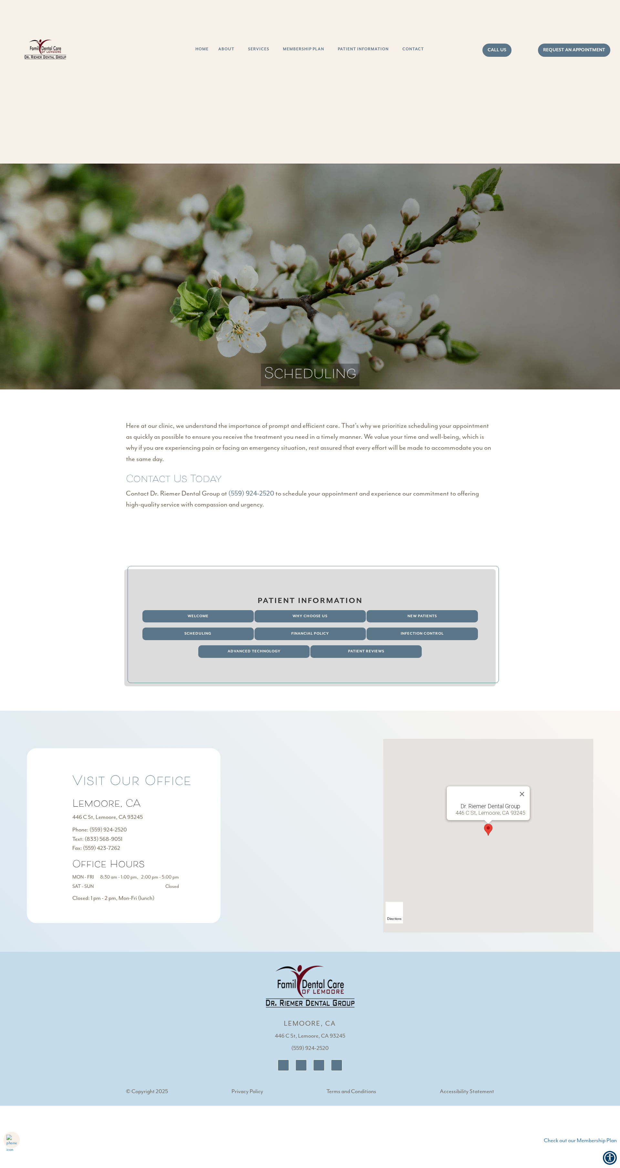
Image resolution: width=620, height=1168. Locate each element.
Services (258, 49)
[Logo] (310, 986)
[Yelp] (336, 1065)
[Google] (283, 1065)
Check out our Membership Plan (580, 1140)
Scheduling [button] (198, 633)
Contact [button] (413, 49)
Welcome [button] (198, 616)
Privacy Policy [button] (247, 1091)
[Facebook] (301, 1065)
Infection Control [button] (422, 633)
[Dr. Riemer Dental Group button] (45, 50)
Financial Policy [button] (310, 633)
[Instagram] (319, 1065)
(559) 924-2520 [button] (251, 494)
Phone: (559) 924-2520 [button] (99, 830)
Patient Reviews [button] (366, 651)
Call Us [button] (497, 50)
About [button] (226, 49)
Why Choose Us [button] (310, 616)
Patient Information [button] (363, 49)
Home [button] (202, 49)
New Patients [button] (422, 616)
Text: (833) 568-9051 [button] (97, 839)
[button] (488, 830)
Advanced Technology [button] (254, 651)
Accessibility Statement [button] (467, 1091)
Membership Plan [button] (303, 49)
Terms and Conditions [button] (351, 1091)
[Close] (522, 794)
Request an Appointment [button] (574, 50)
